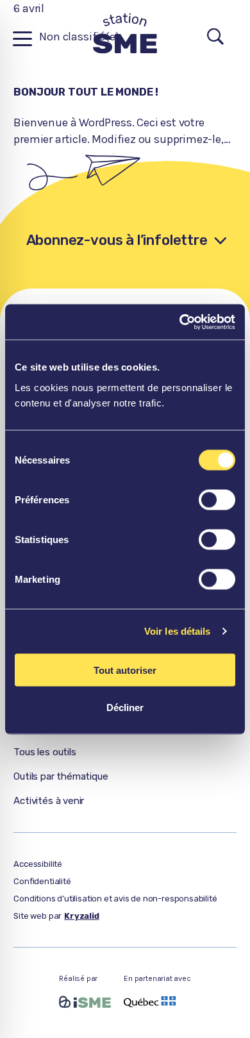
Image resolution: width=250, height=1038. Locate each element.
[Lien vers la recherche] (215, 38)
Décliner (125, 707)
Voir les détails (177, 631)
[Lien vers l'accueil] (125, 38)
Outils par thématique (60, 776)
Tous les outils (44, 752)
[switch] (217, 499)
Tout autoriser (125, 669)
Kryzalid (81, 916)
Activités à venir (48, 801)
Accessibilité (37, 864)
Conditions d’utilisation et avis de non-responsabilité (115, 898)
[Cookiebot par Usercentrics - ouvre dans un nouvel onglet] (179, 322)
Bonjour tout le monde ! (85, 92)
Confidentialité (42, 881)
